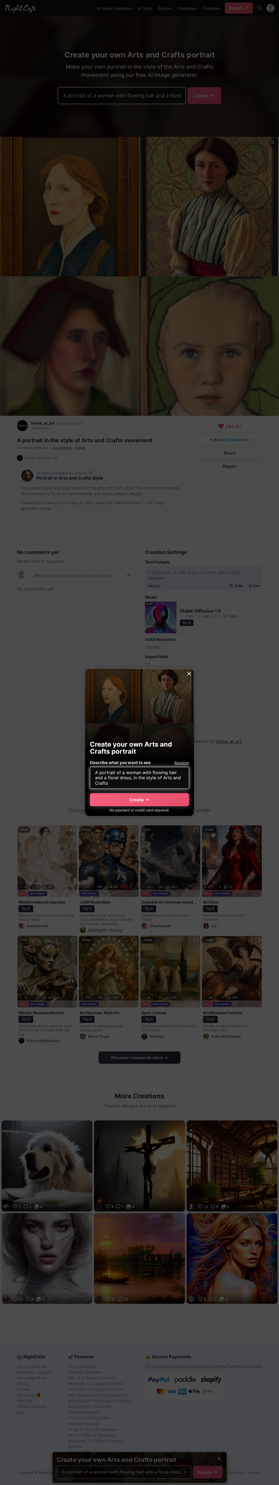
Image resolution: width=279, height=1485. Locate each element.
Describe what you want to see (120, 762)
